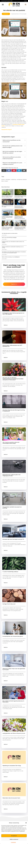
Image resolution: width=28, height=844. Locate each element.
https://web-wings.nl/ (6, 129)
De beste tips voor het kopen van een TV (13, 539)
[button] (26, 822)
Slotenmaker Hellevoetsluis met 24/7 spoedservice (12, 346)
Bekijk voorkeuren (14, 839)
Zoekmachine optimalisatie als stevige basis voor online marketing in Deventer (20, 228)
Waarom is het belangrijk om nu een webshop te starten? (14, 163)
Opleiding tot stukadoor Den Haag (12, 765)
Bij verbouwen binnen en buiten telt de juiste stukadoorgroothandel (20, 206)
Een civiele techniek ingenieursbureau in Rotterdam (13, 701)
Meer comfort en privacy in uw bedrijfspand (10, 256)
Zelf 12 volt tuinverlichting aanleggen (9, 237)
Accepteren (14, 835)
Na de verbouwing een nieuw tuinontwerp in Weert (20, 196)
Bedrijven (5, 13)
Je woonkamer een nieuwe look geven (13, 636)
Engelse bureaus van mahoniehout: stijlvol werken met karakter (13, 242)
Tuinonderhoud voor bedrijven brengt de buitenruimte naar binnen (20, 217)
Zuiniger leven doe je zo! (9, 604)
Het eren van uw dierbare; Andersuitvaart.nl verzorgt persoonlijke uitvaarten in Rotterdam (13, 378)
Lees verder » (4, 235)
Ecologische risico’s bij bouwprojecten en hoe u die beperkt (13, 313)
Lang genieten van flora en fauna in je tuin (14, 733)
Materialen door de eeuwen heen (11, 798)
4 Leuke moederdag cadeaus (10, 571)
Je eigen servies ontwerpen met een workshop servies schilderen (7, 217)
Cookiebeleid (13, 842)
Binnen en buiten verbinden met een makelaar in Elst (7, 196)
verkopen (7, 179)
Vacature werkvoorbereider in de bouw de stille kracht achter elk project (7, 228)
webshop (13, 179)
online (3, 179)
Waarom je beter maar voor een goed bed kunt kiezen (14, 669)
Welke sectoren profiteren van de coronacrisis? (14, 141)
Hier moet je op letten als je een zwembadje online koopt (11, 443)
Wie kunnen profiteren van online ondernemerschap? (14, 157)
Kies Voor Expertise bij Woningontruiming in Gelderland (14, 410)
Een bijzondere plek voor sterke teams (9, 233)
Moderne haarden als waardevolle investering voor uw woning (13, 247)
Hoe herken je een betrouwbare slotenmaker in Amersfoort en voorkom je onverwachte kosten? (14, 252)
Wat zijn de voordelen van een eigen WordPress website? (14, 152)
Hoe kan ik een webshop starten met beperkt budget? (14, 146)
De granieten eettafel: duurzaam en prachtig (12, 507)
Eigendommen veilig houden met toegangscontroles (11, 475)
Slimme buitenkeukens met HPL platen (7, 206)
